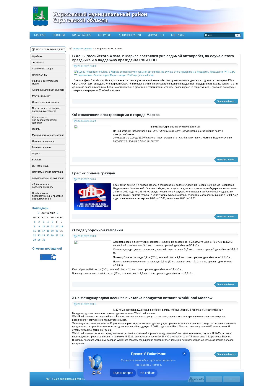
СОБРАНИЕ (104, 35)
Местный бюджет (41, 96)
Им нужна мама (40, 166)
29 (34, 240)
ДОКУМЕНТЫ (156, 35)
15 (34, 231)
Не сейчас (147, 372)
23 (39, 235)
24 (43, 235)
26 (52, 235)
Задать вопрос (123, 372)
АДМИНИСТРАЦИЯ (130, 35)
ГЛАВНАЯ (39, 35)
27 (57, 235)
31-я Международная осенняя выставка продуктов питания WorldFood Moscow (142, 298)
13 (57, 226)
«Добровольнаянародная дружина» (42, 185)
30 (39, 240)
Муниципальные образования (48, 135)
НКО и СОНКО (39, 75)
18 (48, 231)
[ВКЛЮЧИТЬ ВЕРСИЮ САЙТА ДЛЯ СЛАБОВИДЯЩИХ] (48, 50)
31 (43, 240)
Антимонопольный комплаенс (48, 178)
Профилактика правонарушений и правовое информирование (47, 196)
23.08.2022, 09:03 (86, 236)
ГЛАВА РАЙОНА (81, 35)
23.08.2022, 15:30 (86, 121)
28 (61, 235)
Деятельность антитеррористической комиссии (44, 120)
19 (52, 231)
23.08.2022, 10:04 (86, 179)
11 (48, 226)
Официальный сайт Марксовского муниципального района (136, 16)
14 (61, 226)
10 (43, 226)
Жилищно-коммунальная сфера (45, 82)
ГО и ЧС (36, 129)
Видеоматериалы (41, 147)
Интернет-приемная (43, 141)
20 (57, 231)
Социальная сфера (42, 68)
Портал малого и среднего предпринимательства (46, 109)
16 (39, 231)
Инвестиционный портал (45, 102)
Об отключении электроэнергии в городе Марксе (116, 115)
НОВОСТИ (59, 35)
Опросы (36, 153)
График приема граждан (93, 173)
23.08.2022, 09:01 (86, 304)
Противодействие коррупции (47, 172)
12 (52, 226)
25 (48, 235)
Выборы (36, 159)
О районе (37, 56)
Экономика (38, 62)
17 (43, 231)
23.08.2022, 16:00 (86, 66)
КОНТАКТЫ (178, 35)
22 (34, 235)
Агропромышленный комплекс (48, 90)
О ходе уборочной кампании (97, 230)
